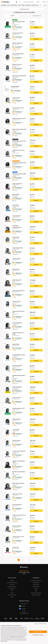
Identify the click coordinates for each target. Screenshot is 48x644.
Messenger (23, 608)
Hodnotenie (12, 584)
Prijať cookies (38, 631)
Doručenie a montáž (35, 5)
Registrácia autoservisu (12, 586)
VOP (12, 590)
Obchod (22, 5)
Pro (20, 2)
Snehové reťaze (14, 5)
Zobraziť (36, 27)
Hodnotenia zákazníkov (28, 2)
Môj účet (45, 2)
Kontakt (38, 2)
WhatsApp (23, 606)
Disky (8, 5)
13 (29, 560)
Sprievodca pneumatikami (12, 582)
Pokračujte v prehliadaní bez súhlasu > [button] (40, 623)
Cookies (12, 597)
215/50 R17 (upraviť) (24, 9)
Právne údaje (12, 588)
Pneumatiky (3, 5)
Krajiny (12, 592)
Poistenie (12, 580)
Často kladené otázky (24, 613)
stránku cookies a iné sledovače (15, 636)
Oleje (19, 5)
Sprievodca (28, 5)
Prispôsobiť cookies (38, 634)
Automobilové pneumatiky (36, 580)
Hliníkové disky (36, 584)
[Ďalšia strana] (32, 560)
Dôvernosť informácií (12, 594)
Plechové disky (36, 582)
